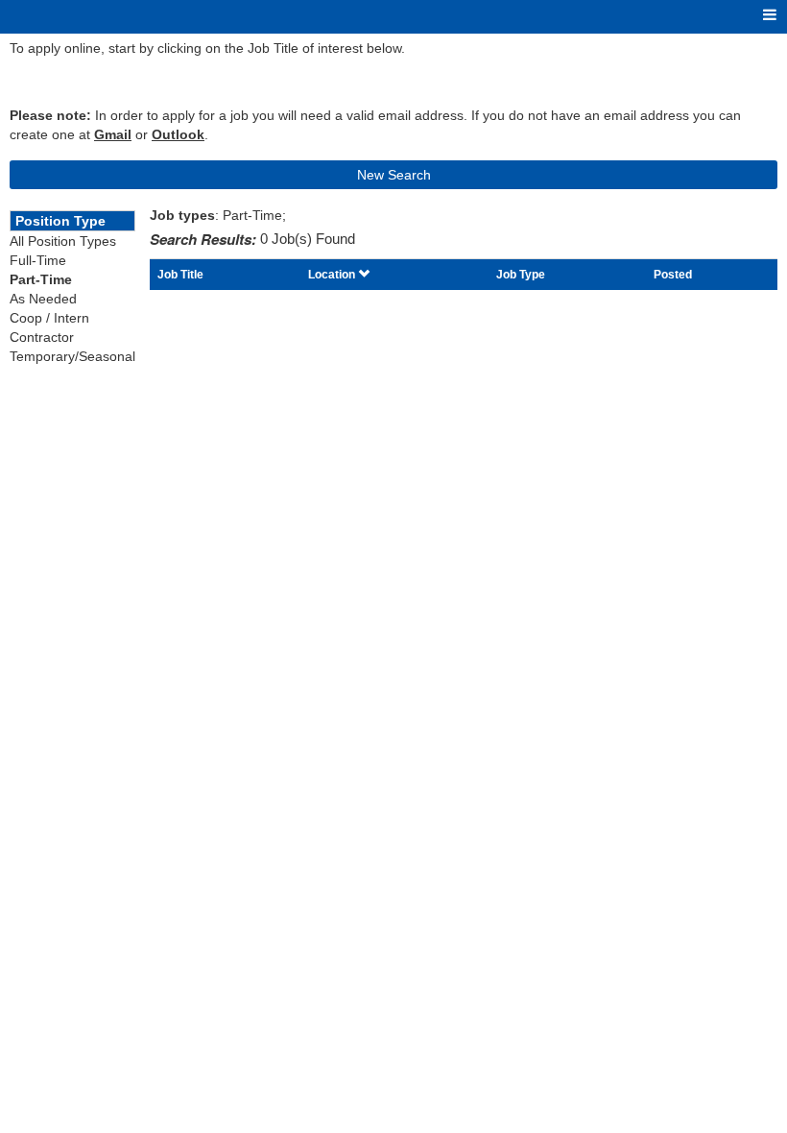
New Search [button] (394, 174)
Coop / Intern (49, 317)
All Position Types (63, 241)
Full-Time (38, 260)
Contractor (42, 337)
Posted (673, 274)
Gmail (112, 134)
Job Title (180, 274)
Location (333, 274)
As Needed (43, 298)
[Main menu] (769, 16)
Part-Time (41, 279)
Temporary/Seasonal (72, 356)
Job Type (520, 274)
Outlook (178, 134)
